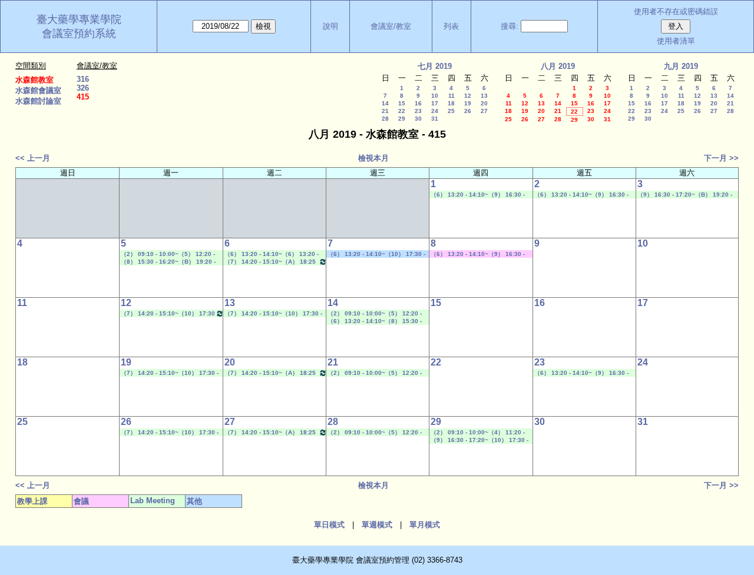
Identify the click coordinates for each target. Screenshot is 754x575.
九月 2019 (681, 66)
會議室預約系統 (79, 33)
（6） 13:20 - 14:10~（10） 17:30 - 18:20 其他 (376, 254)
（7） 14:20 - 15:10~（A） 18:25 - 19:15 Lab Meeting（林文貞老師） (273, 261)
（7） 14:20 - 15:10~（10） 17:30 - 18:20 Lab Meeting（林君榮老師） (273, 313)
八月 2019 (558, 66)
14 (385, 103)
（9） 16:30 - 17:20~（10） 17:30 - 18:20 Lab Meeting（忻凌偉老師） (479, 440)
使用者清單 (676, 40)
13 (484, 95)
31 (434, 118)
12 (467, 95)
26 (467, 111)
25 (451, 111)
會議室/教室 (391, 26)
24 (434, 111)
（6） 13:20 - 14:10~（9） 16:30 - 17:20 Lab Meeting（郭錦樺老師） (581, 373)
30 (418, 118)
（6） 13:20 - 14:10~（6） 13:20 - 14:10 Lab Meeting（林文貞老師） (271, 254)
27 (484, 111)
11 (451, 95)
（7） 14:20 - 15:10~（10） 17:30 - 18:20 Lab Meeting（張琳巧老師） (169, 313)
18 (451, 103)
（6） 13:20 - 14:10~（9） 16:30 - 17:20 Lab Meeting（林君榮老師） (478, 194)
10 (434, 95)
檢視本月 (373, 158)
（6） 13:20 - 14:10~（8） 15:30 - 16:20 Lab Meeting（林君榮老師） (375, 321)
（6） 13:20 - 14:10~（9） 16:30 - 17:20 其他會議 (478, 254)
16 (418, 103)
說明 (330, 26)
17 (434, 103)
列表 (451, 26)
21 (385, 111)
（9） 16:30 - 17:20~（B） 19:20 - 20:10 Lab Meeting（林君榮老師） (684, 194)
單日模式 (329, 524)
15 (401, 103)
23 (418, 111)
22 (401, 111)
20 (484, 103)
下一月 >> (721, 158)
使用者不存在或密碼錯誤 (676, 11)
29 (401, 118)
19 (467, 103)
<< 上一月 (32, 158)
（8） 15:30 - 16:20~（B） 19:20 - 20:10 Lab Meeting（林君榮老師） (168, 261)
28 (385, 118)
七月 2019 (435, 66)
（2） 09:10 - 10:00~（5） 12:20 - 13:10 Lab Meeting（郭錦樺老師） (168, 254)
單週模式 (377, 524)
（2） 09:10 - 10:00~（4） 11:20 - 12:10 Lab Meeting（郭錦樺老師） (478, 432)
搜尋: (509, 26)
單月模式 (424, 524)
